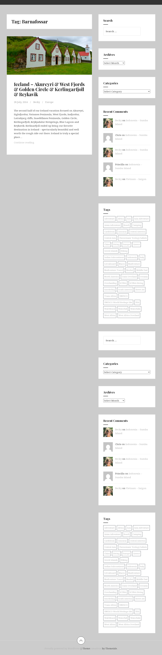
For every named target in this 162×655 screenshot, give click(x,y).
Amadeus (96, 648)
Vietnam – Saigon (136, 179)
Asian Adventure (112, 225)
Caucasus (122, 231)
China (107, 244)
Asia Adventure (141, 218)
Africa (121, 218)
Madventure (134, 263)
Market (129, 270)
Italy (142, 257)
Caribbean (109, 231)
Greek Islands (111, 250)
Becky (36, 102)
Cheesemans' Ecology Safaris (133, 237)
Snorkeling (109, 289)
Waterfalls (135, 308)
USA (137, 302)
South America (125, 289)
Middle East (142, 270)
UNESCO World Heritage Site (118, 302)
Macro (122, 263)
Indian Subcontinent (114, 257)
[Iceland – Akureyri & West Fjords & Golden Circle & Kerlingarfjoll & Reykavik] (50, 59)
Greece (136, 244)
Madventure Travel (113, 270)
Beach (126, 225)
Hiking (124, 250)
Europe (49, 102)
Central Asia (110, 237)
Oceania (144, 276)
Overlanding (110, 283)
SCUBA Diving (136, 283)
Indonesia (132, 257)
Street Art (139, 289)
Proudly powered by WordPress (62, 648)
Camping (137, 225)
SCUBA (123, 283)
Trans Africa (110, 296)
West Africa (109, 315)
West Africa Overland (128, 315)
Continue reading (32, 143)
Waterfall (122, 308)
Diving (116, 244)
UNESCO (123, 296)
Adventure (109, 218)
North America (111, 276)
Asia (129, 218)
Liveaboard (110, 263)
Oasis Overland (129, 276)
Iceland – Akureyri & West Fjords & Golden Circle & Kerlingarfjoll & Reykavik (49, 89)
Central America (137, 231)
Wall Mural (109, 308)
